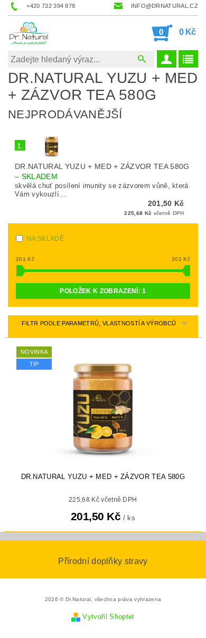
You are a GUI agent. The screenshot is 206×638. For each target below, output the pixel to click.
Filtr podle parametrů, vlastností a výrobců (99, 323)
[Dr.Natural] (30, 32)
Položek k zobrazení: (103, 291)
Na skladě (45, 238)
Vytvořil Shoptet (108, 617)
